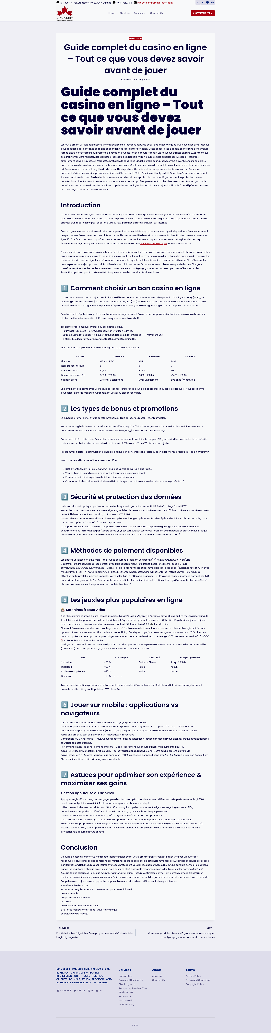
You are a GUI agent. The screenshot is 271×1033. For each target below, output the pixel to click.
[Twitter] (202, 2)
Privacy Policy (193, 976)
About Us (125, 13)
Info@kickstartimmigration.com (155, 2)
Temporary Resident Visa (133, 988)
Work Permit (126, 1000)
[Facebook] (197, 2)
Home (111, 13)
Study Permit (126, 992)
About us (157, 976)
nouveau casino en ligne (153, 243)
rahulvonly (128, 79)
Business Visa (126, 996)
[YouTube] (212, 2)
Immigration (125, 976)
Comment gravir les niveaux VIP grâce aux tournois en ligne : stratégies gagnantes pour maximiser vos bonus (181, 933)
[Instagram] (207, 2)
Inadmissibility (126, 1004)
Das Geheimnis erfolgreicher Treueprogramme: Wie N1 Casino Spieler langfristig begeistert (94, 933)
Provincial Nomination (131, 980)
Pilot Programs (127, 984)
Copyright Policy (195, 984)
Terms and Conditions (198, 980)
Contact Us (156, 13)
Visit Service (135, 39)
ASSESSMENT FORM (202, 13)
